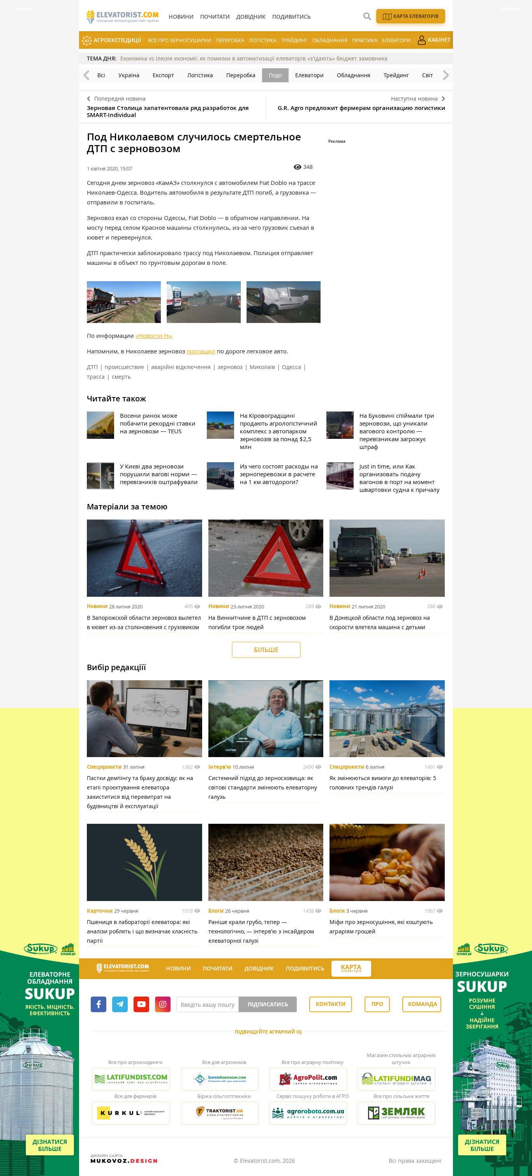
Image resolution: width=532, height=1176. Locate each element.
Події (275, 75)
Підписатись (268, 1004)
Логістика (263, 40)
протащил (201, 351)
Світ (427, 75)
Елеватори (396, 40)
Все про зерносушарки (179, 40)
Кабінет (438, 39)
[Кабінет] (378, 969)
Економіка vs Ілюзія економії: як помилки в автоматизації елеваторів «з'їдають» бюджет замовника (254, 58)
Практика (364, 40)
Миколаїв (262, 367)
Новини (97, 606)
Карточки (100, 910)
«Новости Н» (153, 335)
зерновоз (230, 367)
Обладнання (329, 40)
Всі (101, 75)
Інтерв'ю (219, 766)
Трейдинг (294, 40)
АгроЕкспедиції (116, 40)
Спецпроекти (104, 766)
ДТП (92, 367)
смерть (121, 376)
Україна (128, 75)
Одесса (291, 367)
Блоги (216, 910)
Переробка (230, 40)
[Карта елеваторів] (351, 969)
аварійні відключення (181, 367)
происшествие (124, 367)
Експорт (163, 75)
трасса (96, 376)
